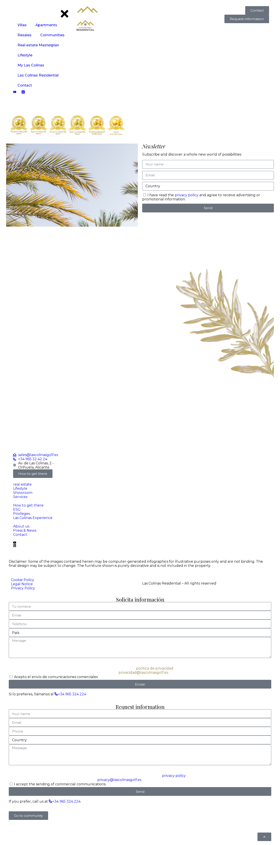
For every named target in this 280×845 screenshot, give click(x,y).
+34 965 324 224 (72, 694)
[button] (28, 815)
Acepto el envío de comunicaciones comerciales (56, 677)
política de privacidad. (155, 668)
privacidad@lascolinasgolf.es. (144, 672)
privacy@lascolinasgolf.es (119, 780)
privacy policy (186, 195)
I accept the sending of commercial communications (60, 784)
